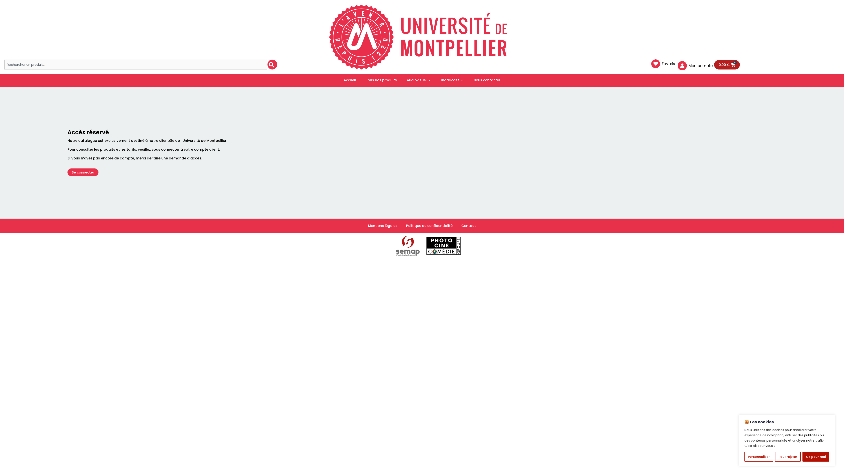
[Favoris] (655, 63)
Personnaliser (759, 457)
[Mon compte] (682, 65)
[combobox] (135, 64)
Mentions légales (382, 225)
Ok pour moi (816, 457)
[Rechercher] (272, 64)
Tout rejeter (787, 457)
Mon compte (701, 65)
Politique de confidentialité (429, 225)
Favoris (668, 63)
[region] (786, 440)
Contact (468, 225)
